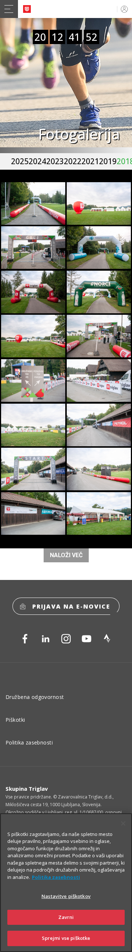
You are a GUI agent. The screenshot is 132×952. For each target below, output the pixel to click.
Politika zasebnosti (29, 742)
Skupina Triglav (27, 788)
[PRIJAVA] (123, 9)
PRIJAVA (123, 9)
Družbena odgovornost (35, 696)
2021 (90, 161)
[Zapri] (123, 823)
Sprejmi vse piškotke (66, 938)
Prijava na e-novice (71, 606)
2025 (20, 161)
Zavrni (66, 917)
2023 (55, 161)
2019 (108, 161)
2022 (72, 161)
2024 (37, 161)
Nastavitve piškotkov (66, 896)
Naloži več (66, 555)
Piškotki (15, 719)
